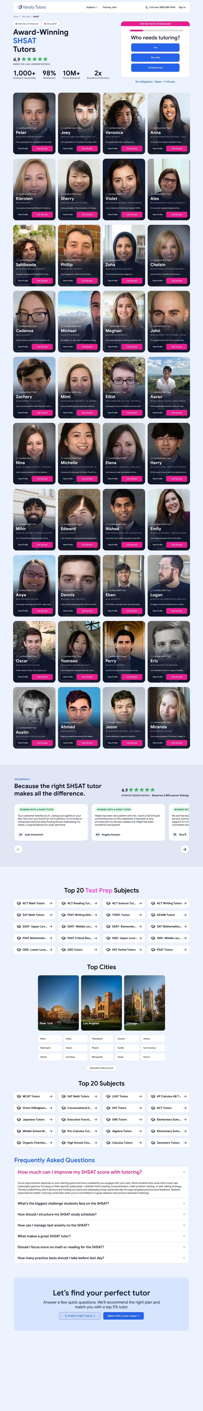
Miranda (158, 727)
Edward (68, 529)
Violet (111, 199)
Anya (21, 595)
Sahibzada (26, 265)
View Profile (23, 148)
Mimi (65, 397)
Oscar (22, 661)
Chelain (157, 265)
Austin (22, 732)
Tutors (16, 16)
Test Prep (26, 16)
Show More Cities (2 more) (101, 1068)
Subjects (90, 7)
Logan (156, 595)
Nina (20, 463)
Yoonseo (69, 661)
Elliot (110, 397)
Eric (154, 661)
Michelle (69, 463)
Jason (111, 727)
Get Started (42, 148)
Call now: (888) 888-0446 (162, 7)
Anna (155, 132)
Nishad (112, 529)
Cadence (25, 331)
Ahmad (68, 727)
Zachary (24, 397)
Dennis (67, 595)
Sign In (182, 7)
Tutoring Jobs (109, 7)
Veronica (114, 132)
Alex (154, 199)
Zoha (110, 265)
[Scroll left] (18, 849)
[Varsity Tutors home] (32, 7)
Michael (68, 331)
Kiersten (24, 199)
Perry (111, 661)
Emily (155, 529)
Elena (111, 463)
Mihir (21, 529)
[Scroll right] (185, 849)
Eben (111, 595)
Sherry (67, 199)
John (155, 331)
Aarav (156, 397)
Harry (156, 463)
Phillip (67, 265)
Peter (21, 132)
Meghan (114, 331)
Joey (65, 132)
